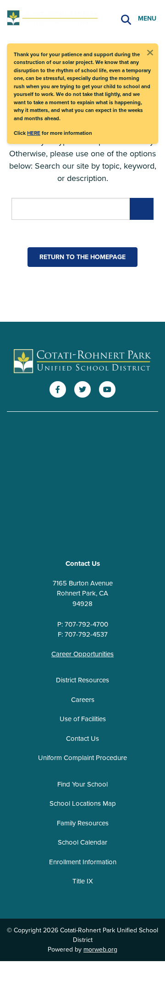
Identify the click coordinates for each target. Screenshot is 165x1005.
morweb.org (100, 949)
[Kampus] (82, 361)
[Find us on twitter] (82, 389)
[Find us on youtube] (107, 389)
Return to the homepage (82, 256)
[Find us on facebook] (58, 389)
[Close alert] (149, 51)
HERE (33, 133)
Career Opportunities (82, 654)
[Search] (126, 18)
